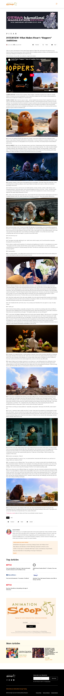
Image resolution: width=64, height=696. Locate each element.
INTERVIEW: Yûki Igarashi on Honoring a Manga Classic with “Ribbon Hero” (31, 544)
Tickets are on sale (10, 513)
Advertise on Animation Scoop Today (16, 689)
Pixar (11, 517)
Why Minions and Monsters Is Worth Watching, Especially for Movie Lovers (31, 546)
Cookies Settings (54, 692)
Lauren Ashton (16, 529)
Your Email (25, 622)
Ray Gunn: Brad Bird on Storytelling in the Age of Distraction (27, 550)
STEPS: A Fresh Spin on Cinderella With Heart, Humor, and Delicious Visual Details (32, 548)
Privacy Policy (47, 681)
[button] (35, 44)
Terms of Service (46, 692)
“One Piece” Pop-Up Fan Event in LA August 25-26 (25, 652)
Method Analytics (24, 692)
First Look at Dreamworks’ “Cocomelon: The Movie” (17, 578)
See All (14, 553)
